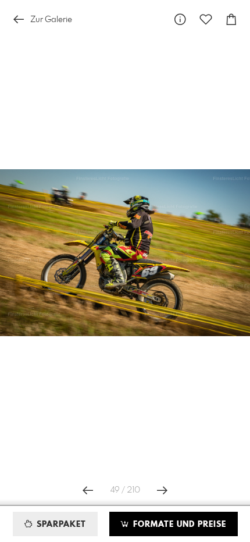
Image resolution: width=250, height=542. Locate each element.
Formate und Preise (178, 524)
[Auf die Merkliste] (206, 19)
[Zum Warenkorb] (231, 19)
